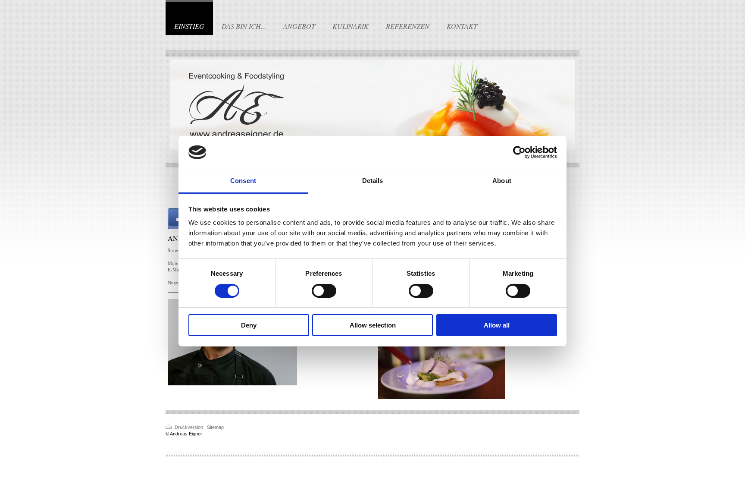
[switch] (324, 291)
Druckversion (188, 427)
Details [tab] (372, 180)
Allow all (497, 325)
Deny (249, 325)
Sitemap (215, 427)
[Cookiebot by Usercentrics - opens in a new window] (519, 152)
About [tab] (501, 180)
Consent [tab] (243, 180)
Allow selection (373, 325)
